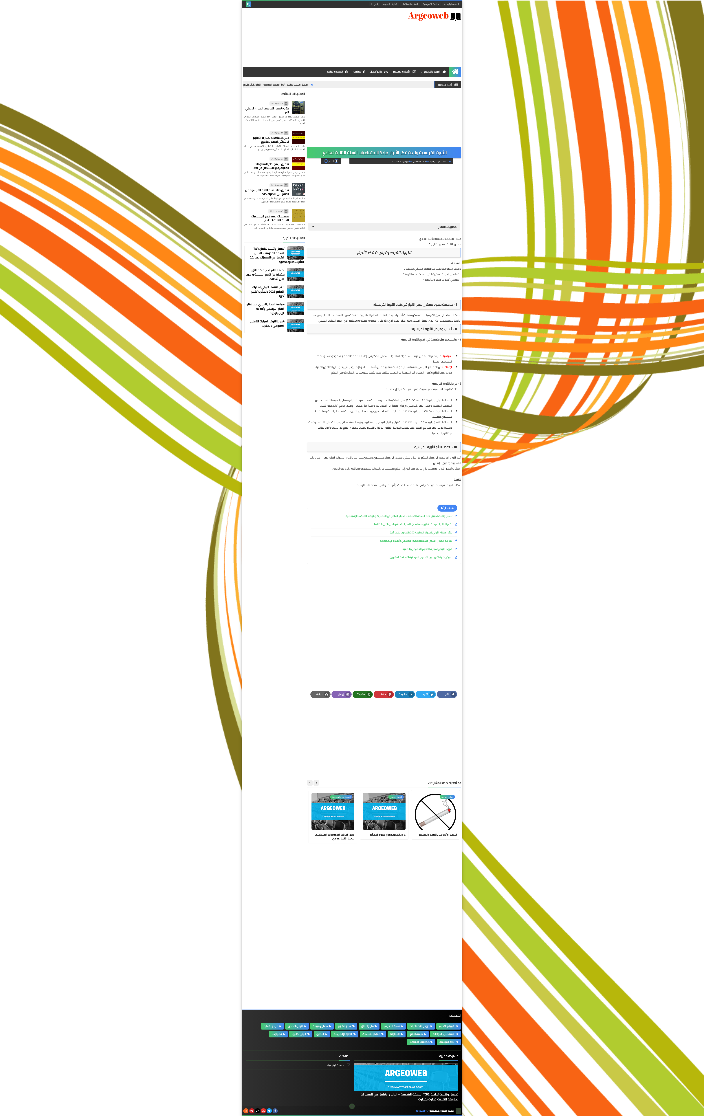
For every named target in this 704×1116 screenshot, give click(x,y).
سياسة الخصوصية (431, 4)
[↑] (352, 1106)
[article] (346, 712)
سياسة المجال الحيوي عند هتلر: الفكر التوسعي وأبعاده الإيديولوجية (416, 540)
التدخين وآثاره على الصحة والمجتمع (438, 834)
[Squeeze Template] (458, 1111)
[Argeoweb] (434, 16)
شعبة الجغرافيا (392, 1026)
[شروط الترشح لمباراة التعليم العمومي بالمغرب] (295, 325)
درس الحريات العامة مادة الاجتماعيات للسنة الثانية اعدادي (334, 836)
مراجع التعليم (271, 1026)
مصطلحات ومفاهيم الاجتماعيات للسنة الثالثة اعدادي (270, 218)
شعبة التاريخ (416, 1034)
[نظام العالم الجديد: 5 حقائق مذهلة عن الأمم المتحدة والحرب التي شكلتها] (295, 274)
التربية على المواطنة (444, 1034)
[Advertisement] (309, 37)
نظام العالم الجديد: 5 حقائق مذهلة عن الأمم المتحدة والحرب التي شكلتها (413, 524)
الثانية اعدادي (419, 161)
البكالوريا (395, 1034)
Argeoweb (420, 1111)
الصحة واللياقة (335, 71)
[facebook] (275, 1110)
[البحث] (248, 4)
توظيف (357, 71)
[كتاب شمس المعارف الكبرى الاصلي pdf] (298, 107)
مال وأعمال (376, 71)
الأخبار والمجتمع (401, 71)
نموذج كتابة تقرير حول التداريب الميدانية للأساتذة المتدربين (421, 557)
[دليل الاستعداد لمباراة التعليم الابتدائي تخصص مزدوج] (298, 137)
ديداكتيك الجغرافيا (420, 1041)
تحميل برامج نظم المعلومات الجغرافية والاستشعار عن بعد (271, 166)
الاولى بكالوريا (299, 1034)
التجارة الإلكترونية (343, 1034)
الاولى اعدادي (295, 1026)
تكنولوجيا (277, 1034)
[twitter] (269, 1110)
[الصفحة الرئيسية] (455, 72)
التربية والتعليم (432, 71)
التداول (320, 1034)
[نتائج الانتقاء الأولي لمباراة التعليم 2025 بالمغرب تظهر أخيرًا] (295, 291)
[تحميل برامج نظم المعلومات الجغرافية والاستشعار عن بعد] (298, 163)
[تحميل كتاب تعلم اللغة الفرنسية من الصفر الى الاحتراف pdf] (298, 189)
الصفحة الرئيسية (451, 4)
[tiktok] (257, 1110)
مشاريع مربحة (320, 1026)
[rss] (245, 1110)
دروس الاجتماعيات (400, 161)
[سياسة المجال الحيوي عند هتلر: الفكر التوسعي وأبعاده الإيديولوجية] (295, 308)
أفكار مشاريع (344, 1026)
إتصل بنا (374, 4)
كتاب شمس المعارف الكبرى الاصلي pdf (267, 110)
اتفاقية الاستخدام (410, 4)
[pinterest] (251, 1110)
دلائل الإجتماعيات (371, 1034)
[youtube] (263, 1110)
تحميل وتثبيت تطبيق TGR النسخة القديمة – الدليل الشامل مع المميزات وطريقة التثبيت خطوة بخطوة (335, 84)
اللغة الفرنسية (447, 1041)
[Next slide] (310, 783)
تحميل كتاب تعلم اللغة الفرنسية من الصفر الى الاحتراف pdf (267, 192)
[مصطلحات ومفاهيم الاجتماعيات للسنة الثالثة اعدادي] (298, 215)
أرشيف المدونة (390, 4)
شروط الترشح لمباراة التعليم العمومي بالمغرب (427, 549)
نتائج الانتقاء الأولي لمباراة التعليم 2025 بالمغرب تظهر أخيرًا (420, 532)
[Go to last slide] (316, 783)
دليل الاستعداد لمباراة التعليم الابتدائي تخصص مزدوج (271, 139)
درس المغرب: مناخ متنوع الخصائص (387, 834)
